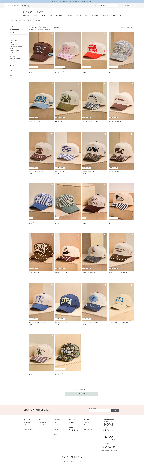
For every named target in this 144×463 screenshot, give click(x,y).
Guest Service (57, 419)
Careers (85, 427)
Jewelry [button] (11, 48)
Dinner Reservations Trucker (36, 71)
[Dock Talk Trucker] (68, 151)
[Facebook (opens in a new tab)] (72, 430)
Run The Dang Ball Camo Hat (63, 373)
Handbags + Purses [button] (14, 40)
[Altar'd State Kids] (108, 437)
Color (11, 70)
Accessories (105, 15)
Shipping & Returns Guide (29, 429)
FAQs (55, 422)
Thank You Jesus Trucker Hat (37, 322)
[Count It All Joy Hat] (68, 50)
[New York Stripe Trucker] (68, 302)
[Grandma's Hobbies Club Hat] (94, 302)
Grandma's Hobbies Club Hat (90, 322)
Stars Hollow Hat (33, 373)
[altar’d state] (12, 5)
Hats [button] (11, 42)
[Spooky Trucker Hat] (121, 151)
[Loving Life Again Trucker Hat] (41, 151)
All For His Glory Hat (61, 121)
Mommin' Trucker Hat (88, 171)
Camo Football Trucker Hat (116, 71)
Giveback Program (73, 425)
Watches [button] (12, 62)
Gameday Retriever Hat (88, 272)
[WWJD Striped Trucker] (94, 201)
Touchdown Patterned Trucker (90, 121)
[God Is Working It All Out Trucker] (94, 50)
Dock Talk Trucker (60, 171)
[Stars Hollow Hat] (41, 352)
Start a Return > (27, 422)
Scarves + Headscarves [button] (14, 50)
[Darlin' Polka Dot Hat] (41, 252)
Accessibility (56, 434)
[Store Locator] (96, 6)
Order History (26, 427)
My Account (42, 419)
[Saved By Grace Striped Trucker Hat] (41, 201)
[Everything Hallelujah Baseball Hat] (121, 302)
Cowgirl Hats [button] (14, 44)
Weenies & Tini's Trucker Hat (63, 272)
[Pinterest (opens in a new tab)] (75, 430)
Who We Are (86, 422)
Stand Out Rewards (43, 424)
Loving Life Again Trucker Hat (37, 171)
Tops (50, 15)
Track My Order (27, 424)
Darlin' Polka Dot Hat (34, 272)
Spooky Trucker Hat (114, 171)
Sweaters (69, 15)
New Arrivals (26, 15)
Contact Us (72, 419)
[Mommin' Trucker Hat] (94, 151)
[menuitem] (26, 15)
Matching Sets (59, 15)
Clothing (35, 15)
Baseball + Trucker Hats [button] (16, 46)
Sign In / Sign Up (42, 422)
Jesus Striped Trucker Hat (36, 121)
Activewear (95, 15)
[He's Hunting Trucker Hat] (121, 101)
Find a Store (15, 29)
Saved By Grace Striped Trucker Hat (39, 222)
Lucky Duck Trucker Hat (115, 222)
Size (11, 75)
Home (113, 15)
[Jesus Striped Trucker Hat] (41, 101)
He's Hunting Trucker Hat (115, 121)
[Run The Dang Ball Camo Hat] (68, 352)
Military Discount (57, 424)
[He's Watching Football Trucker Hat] (121, 252)
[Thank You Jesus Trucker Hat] (41, 302)
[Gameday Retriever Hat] (94, 252)
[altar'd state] (33, 12)
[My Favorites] (121, 5)
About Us (86, 419)
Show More (81, 393)
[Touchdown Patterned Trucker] (94, 101)
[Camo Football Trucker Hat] (121, 50)
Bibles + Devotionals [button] (14, 38)
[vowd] (108, 447)
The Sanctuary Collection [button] (15, 58)
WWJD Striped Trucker (88, 222)
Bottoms (78, 15)
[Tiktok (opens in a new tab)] (77, 430)
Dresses (43, 15)
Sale (120, 15)
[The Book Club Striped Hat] (68, 201)
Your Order (27, 419)
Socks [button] (11, 54)
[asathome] (108, 423)
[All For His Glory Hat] (68, 101)
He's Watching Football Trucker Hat (118, 272)
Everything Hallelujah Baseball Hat (118, 322)
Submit (115, 410)
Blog (85, 424)
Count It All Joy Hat (60, 71)
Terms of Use (59, 461)
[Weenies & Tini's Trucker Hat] (68, 252)
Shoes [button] (11, 52)
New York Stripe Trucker (61, 322)
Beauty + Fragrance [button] (14, 36)
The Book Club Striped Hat (62, 222)
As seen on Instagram (88, 429)
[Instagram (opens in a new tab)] (69, 430)
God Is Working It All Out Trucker (91, 71)
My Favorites (41, 427)
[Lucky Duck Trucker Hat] (121, 201)
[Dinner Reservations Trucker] (41, 50)
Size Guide (56, 427)
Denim (86, 15)
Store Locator (56, 429)
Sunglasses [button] (12, 56)
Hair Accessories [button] (13, 60)
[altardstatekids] (26, 6)
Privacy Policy (66, 461)
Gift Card (56, 431)
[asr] (108, 430)
